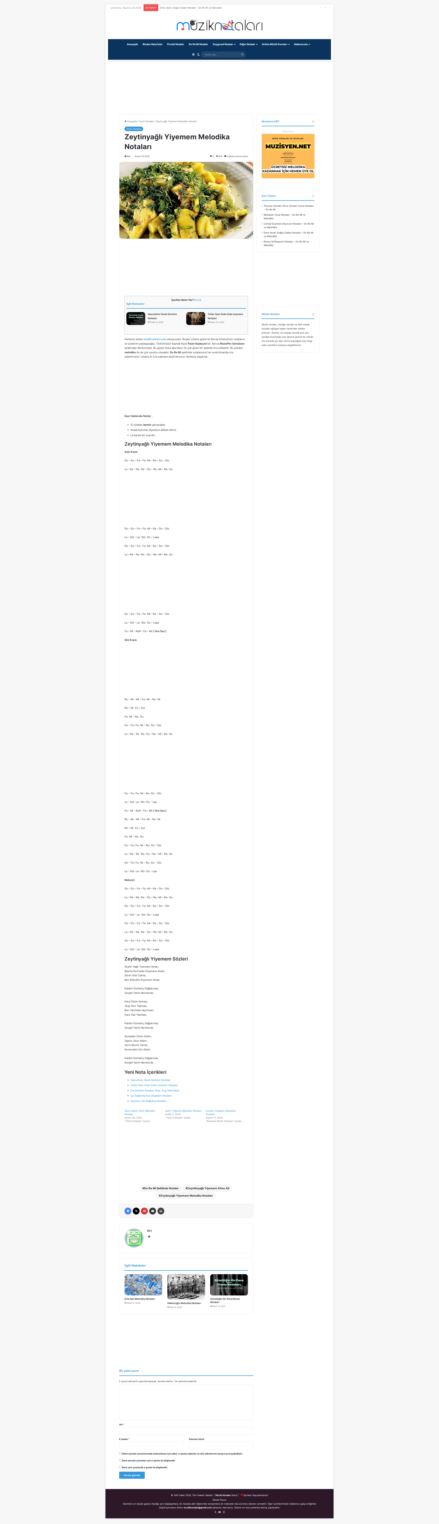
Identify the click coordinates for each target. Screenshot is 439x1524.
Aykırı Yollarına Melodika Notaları (183, 1110)
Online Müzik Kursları (274, 44)
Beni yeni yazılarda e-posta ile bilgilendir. (145, 1467)
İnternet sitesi (196, 1439)
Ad (121, 1424)
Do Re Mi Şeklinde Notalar (161, 1188)
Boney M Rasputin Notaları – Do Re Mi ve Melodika (187, 7)
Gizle (197, 300)
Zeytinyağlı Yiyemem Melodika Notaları (187, 1195)
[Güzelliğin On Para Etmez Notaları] (229, 1284)
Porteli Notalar (175, 44)
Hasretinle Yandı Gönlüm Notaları (150, 1080)
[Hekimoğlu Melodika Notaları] (186, 1287)
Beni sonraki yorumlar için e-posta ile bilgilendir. (148, 1460)
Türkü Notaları (146, 121)
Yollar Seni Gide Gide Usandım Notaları (154, 1085)
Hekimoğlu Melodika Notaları (184, 1303)
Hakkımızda (301, 44)
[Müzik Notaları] (219, 25)
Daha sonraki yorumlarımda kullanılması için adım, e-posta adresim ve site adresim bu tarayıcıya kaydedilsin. (182, 1453)
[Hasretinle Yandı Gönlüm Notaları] (135, 318)
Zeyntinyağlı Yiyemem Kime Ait (208, 1188)
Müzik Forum (288, 131)
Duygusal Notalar (223, 44)
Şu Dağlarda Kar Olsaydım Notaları (151, 1095)
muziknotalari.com (154, 339)
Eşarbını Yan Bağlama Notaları (148, 1101)
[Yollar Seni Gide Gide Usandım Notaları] (195, 318)
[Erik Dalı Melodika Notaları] (143, 1284)
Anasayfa (132, 44)
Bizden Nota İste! (152, 44)
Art (128, 156)
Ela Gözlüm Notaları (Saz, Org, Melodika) (154, 1090)
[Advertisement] (219, 85)
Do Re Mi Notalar (198, 44)
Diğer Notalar (247, 44)
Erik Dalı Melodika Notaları (139, 1298)
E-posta (124, 1439)
